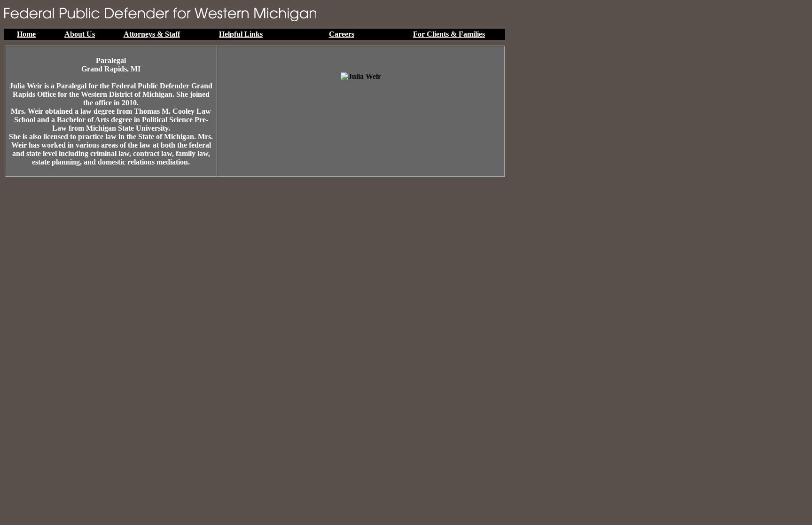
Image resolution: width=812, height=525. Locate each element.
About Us (79, 34)
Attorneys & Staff (152, 34)
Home (26, 34)
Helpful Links (241, 34)
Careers (341, 34)
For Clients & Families (449, 34)
